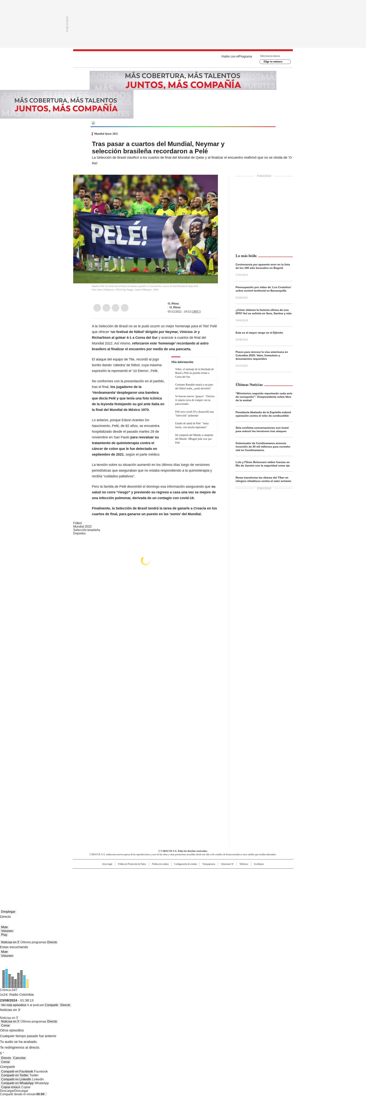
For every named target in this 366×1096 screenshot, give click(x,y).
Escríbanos (259, 864)
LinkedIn (115, 308)
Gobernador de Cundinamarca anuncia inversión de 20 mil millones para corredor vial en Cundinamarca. (263, 447)
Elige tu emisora (273, 61)
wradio (175, 879)
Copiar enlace (10, 1087)
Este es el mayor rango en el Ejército (259, 332)
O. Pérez (173, 303)
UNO (164, 879)
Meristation (242, 884)
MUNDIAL (118, 122)
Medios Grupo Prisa (105, 886)
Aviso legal (107, 864)
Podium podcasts (173, 884)
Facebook (97, 308)
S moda (206, 884)
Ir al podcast (35, 1005)
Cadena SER (212, 873)
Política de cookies (160, 864)
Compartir (51, 1005)
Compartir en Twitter (14, 1075)
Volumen (7, 931)
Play (4, 934)
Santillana (172, 873)
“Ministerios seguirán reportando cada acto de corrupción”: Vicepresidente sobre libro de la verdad (264, 397)
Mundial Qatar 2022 (106, 133)
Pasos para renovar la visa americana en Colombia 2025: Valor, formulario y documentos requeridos (262, 355)
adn (238, 873)
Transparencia (208, 864)
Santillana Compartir (193, 873)
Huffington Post (143, 879)
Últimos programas (33, 942)
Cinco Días (190, 879)
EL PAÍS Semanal (218, 879)
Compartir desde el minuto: (22, 1094)
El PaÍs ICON (190, 884)
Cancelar (19, 1058)
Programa (245, 56)
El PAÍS (138, 873)
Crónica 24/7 (8, 990)
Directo (52, 942)
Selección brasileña (86, 530)
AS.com (225, 873)
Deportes (79, 533)
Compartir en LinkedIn (16, 1079)
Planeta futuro (234, 879)
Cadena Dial (204, 879)
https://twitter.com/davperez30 (181, 304)
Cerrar (5, 1025)
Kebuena (250, 879)
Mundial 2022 (82, 526)
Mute (4, 927)
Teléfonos (243, 864)
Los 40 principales (155, 873)
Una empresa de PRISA (105, 876)
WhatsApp (124, 308)
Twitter (106, 308)
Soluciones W (227, 864)
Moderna (156, 884)
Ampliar (210, 182)
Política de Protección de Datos (132, 864)
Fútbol (77, 523)
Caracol (251, 873)
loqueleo (223, 884)
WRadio (183, 59)
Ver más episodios (13, 1005)
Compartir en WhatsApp (17, 1083)
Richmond (137, 884)
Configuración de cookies (185, 864)
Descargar (7, 1090)
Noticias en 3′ (10, 942)
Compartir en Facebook (17, 1071)
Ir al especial (260, 122)
